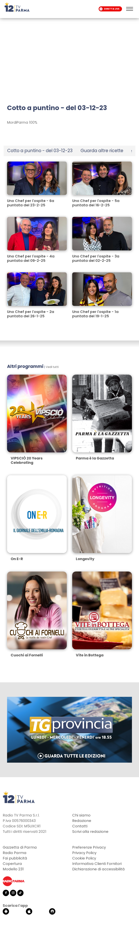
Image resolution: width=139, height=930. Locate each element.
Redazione (81, 820)
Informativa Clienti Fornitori (97, 863)
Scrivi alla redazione (90, 831)
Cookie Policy (84, 858)
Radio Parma (14, 852)
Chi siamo (81, 815)
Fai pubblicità (15, 858)
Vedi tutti (52, 367)
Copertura (12, 863)
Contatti (79, 826)
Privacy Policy (84, 852)
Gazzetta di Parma (20, 847)
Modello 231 (13, 869)
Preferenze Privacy (89, 847)
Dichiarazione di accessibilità (98, 869)
